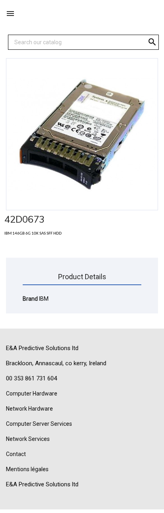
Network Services (28, 439)
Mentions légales (27, 469)
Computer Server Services (39, 424)
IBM (44, 299)
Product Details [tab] (82, 276)
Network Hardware (29, 408)
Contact (16, 454)
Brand (30, 299)
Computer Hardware (31, 393)
